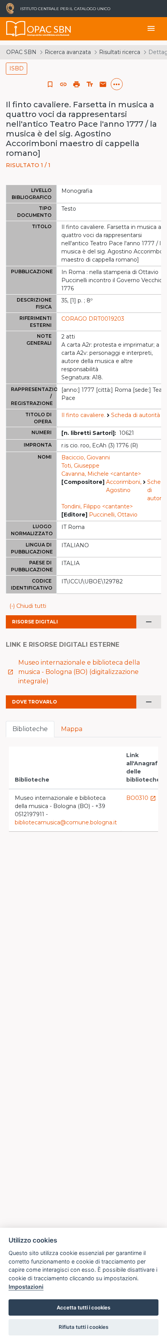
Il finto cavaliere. (83, 415)
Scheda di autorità (135, 415)
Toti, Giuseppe (80, 465)
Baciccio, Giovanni (85, 457)
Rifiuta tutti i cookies (83, 1327)
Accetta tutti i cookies (83, 1307)
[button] (63, 84)
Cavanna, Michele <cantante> (101, 473)
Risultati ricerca (119, 52)
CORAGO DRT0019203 (92, 318)
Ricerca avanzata (68, 52)
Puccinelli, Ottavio (113, 514)
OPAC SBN (21, 52)
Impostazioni (26, 1286)
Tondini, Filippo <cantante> (97, 506)
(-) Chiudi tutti (27, 605)
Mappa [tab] (71, 729)
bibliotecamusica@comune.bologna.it (66, 822)
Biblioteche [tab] (30, 729)
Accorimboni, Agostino (123, 486)
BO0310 (141, 797)
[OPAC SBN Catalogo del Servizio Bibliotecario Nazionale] (16, 29)
